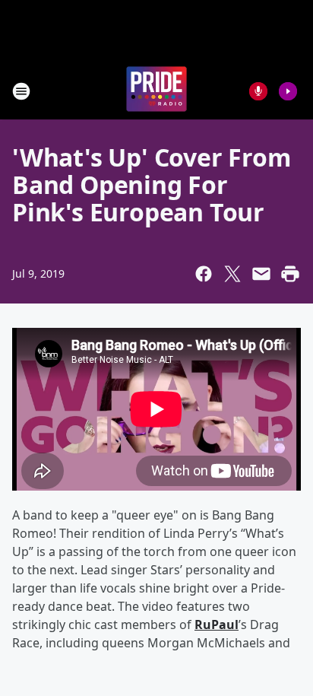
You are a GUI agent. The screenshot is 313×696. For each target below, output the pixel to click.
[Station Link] (156, 91)
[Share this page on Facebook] (203, 273)
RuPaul (216, 624)
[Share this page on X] (232, 273)
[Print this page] (290, 273)
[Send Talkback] (258, 91)
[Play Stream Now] (288, 91)
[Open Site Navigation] (21, 91)
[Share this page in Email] (261, 273)
